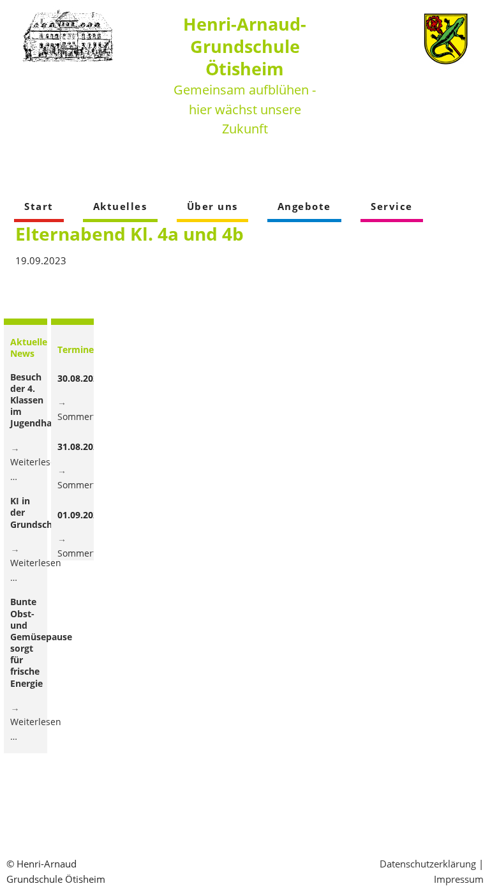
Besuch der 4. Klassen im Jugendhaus (36, 400)
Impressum (459, 879)
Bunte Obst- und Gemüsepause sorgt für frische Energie (41, 642)
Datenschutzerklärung (428, 863)
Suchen (466, 165)
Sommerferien (88, 416)
